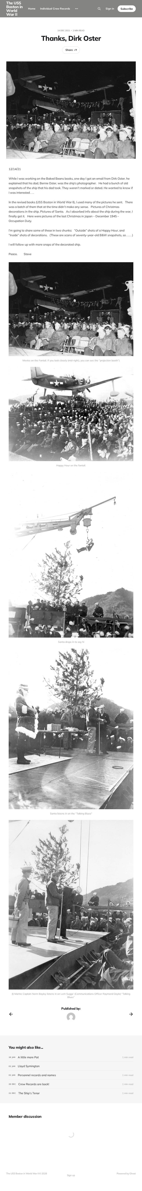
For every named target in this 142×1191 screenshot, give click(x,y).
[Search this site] (99, 8)
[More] (76, 8)
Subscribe (127, 8)
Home (31, 8)
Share (69, 50)
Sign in (110, 8)
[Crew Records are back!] (71, 1084)
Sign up (71, 1175)
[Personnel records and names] (71, 1075)
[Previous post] (11, 1014)
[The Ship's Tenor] (71, 1093)
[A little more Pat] (71, 1057)
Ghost (133, 1173)
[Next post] (131, 1014)
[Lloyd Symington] (71, 1066)
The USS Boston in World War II (14, 8)
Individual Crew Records (55, 8)
